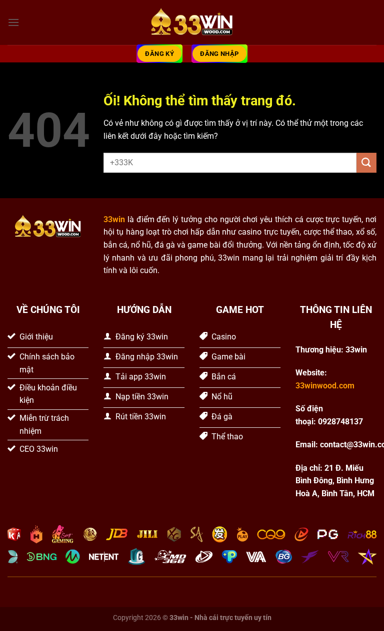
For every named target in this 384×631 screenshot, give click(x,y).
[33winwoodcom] (192, 22)
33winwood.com (325, 385)
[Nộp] (366, 162)
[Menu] (14, 22)
